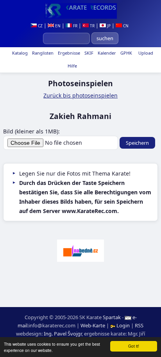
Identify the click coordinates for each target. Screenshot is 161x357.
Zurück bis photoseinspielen (80, 95)
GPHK (125, 53)
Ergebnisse (68, 53)
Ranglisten (42, 53)
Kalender (106, 53)
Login (123, 325)
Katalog (19, 53)
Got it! (133, 346)
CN (125, 25)
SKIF (88, 53)
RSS (139, 325)
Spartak (112, 317)
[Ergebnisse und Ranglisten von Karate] (80, 11)
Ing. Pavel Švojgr (63, 333)
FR (74, 25)
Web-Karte (92, 325)
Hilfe (71, 66)
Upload (145, 53)
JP (108, 25)
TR (92, 25)
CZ (40, 25)
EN (57, 25)
